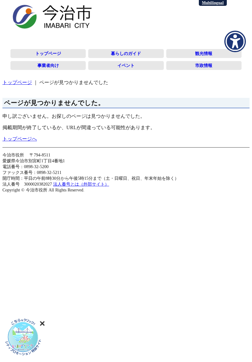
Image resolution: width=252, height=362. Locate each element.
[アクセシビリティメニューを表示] (235, 41)
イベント (126, 65)
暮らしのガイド (126, 53)
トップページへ (19, 138)
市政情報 (203, 65)
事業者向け (48, 65)
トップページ (48, 53)
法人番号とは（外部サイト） (81, 184)
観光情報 (203, 53)
